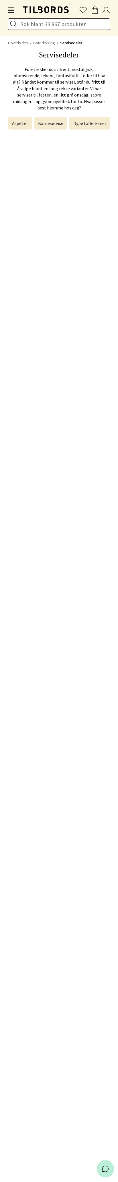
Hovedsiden (18, 42)
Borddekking (44, 42)
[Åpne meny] (11, 10)
